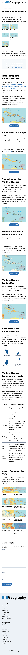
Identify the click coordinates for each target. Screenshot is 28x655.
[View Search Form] (25, 2)
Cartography (5, 629)
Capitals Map (5, 46)
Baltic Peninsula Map (7, 506)
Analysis (4, 625)
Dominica (10, 84)
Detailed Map (5, 29)
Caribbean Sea (8, 151)
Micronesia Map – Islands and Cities (18, 495)
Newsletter (5, 614)
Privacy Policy (6, 616)
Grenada (23, 86)
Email (4, 579)
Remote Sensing (6, 641)
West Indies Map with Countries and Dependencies (19, 519)
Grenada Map (18, 355)
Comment (4, 549)
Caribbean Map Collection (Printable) (19, 507)
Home (5, 8)
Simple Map (13, 29)
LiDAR (4, 633)
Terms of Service (6, 618)
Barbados (13, 88)
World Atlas (10, 8)
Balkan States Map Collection (6, 531)
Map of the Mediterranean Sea (6, 495)
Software (4, 643)
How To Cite (5, 612)
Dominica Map (6, 355)
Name (4, 572)
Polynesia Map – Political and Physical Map (19, 532)
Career (4, 627)
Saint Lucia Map (6, 365)
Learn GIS (4, 635)
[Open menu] (3, 3)
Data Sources (5, 631)
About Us (4, 606)
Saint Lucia (16, 84)
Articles (4, 608)
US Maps (4, 639)
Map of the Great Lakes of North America (8, 518)
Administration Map (13, 38)
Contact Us (5, 610)
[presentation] (8, 490)
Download (15, 125)
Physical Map (5, 38)
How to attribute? (17, 67)
